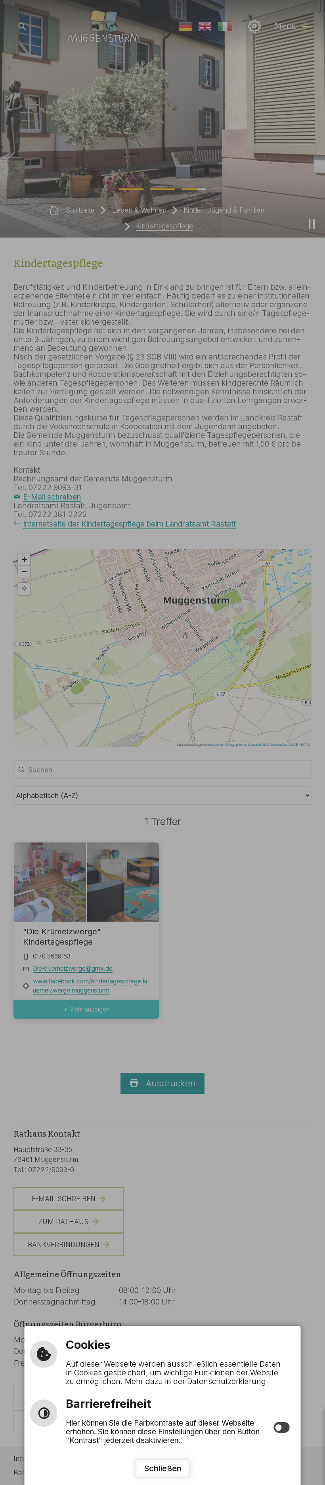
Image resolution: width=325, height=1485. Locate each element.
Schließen (163, 1468)
